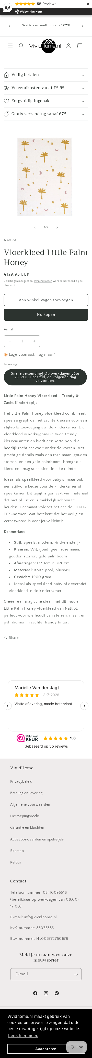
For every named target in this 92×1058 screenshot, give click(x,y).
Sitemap (17, 851)
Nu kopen (46, 314)
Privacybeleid (21, 782)
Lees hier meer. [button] (23, 1035)
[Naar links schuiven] (34, 227)
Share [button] (14, 638)
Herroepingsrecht (25, 816)
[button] (10, 45)
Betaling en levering (26, 793)
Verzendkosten (43, 281)
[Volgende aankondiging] (82, 25)
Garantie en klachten (27, 828)
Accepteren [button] (46, 1049)
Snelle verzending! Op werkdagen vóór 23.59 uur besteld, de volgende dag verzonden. (45, 377)
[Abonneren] (76, 974)
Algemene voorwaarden (30, 805)
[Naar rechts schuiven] (57, 227)
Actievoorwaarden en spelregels (37, 839)
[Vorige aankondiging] (9, 25)
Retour (15, 862)
